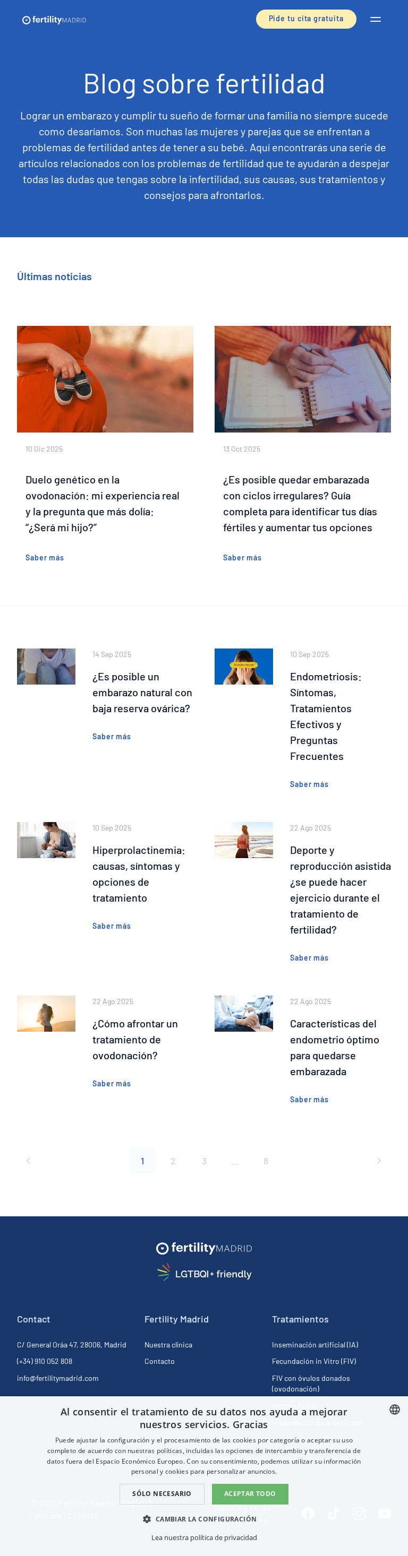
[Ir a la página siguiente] (378, 1160)
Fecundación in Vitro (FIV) (314, 1360)
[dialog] (204, 1476)
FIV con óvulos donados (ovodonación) (311, 1383)
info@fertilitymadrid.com (58, 1377)
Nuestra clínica (168, 1344)
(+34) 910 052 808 (44, 1360)
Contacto (159, 1360)
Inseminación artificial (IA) (315, 1344)
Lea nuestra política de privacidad (204, 1537)
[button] (375, 19)
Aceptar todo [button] (250, 1493)
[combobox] (394, 1409)
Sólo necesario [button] (162, 1493)
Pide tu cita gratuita (306, 18)
